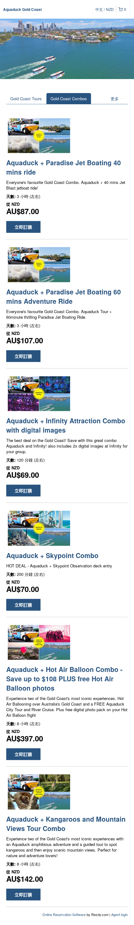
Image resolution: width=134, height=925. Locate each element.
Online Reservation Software (64, 914)
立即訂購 (23, 227)
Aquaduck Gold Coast (22, 9)
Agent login (119, 914)
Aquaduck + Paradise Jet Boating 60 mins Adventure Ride (63, 296)
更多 (115, 98)
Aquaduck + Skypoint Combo (52, 555)
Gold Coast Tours (26, 98)
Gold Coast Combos (68, 98)
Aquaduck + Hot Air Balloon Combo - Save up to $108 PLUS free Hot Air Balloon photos (64, 678)
